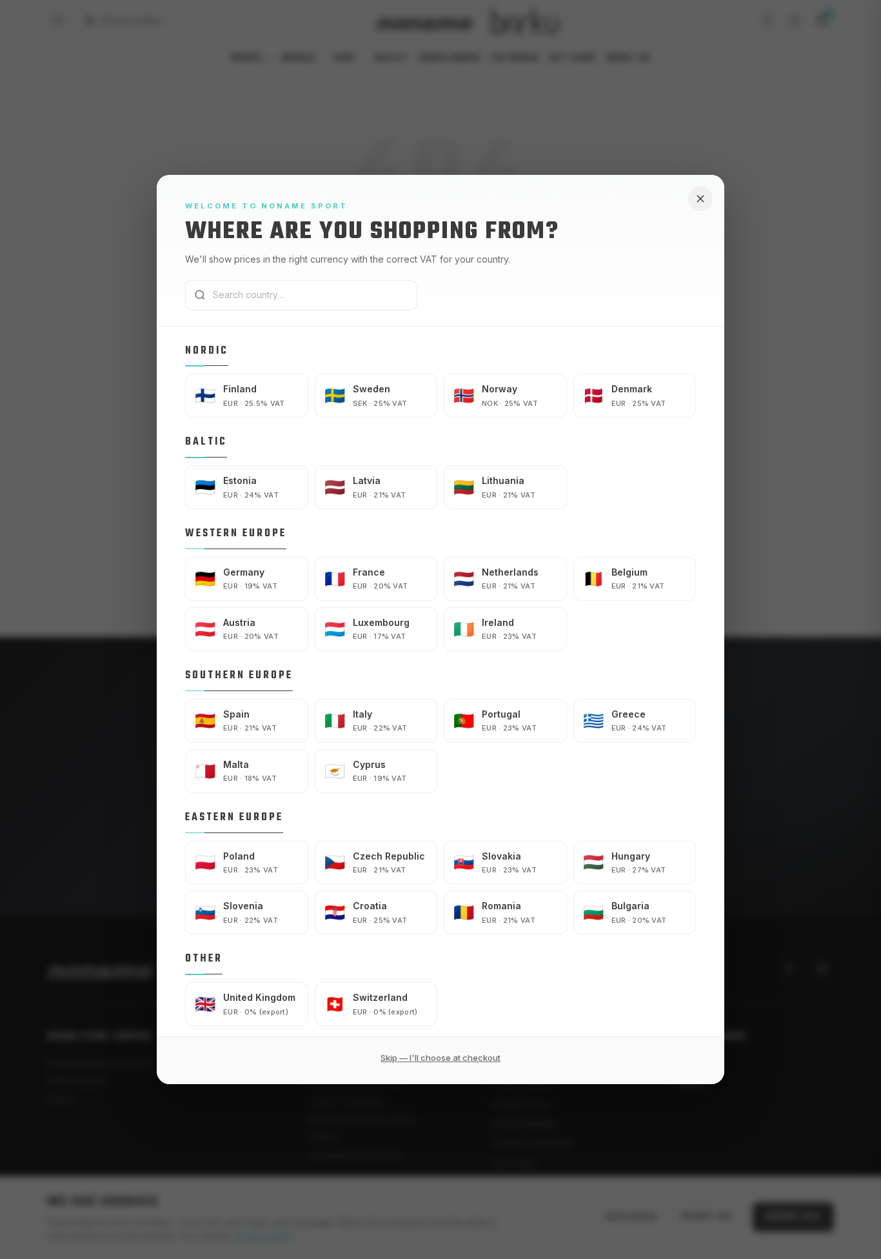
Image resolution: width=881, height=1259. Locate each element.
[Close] (700, 198)
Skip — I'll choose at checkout (440, 1058)
